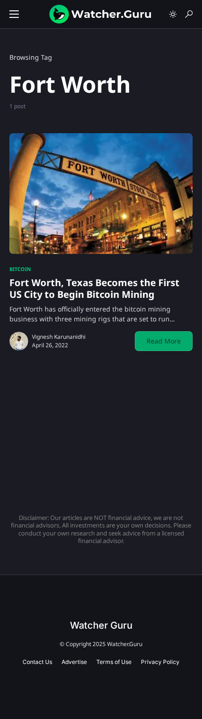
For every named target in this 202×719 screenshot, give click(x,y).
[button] (14, 14)
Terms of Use (114, 661)
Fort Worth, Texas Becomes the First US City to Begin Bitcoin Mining (94, 288)
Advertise (74, 661)
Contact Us (37, 661)
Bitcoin (20, 268)
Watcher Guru (101, 625)
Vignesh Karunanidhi (58, 337)
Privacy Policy (160, 661)
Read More (164, 340)
